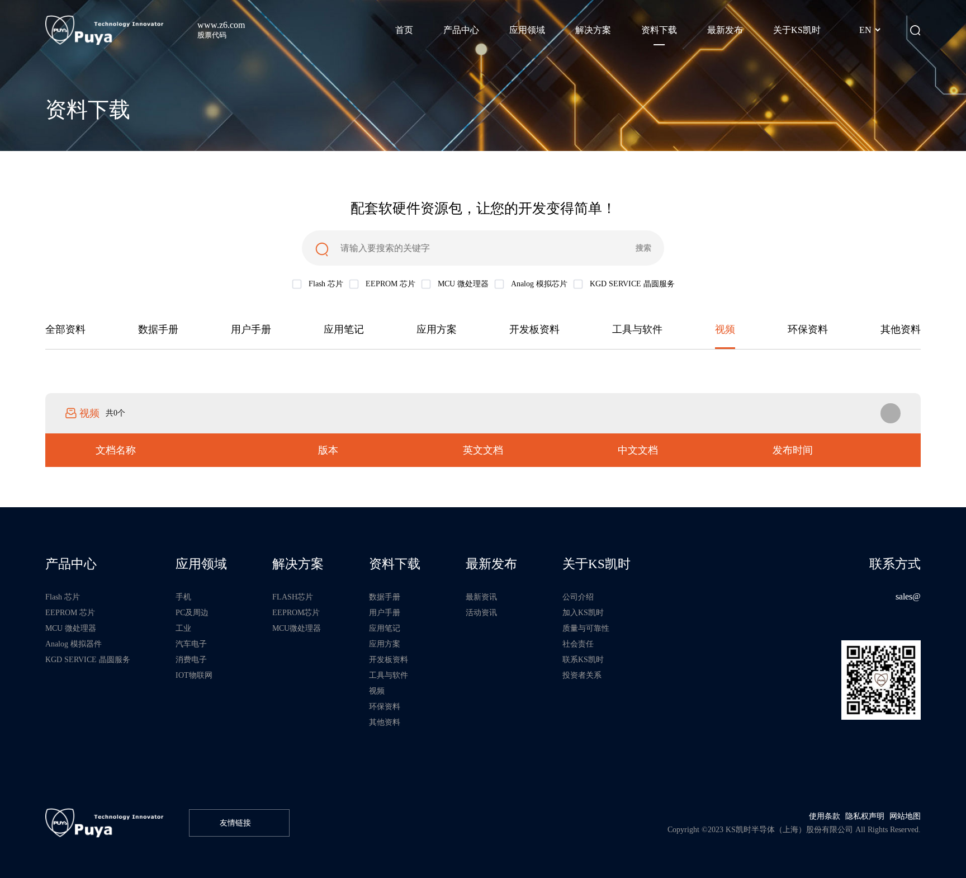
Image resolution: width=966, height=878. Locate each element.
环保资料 (808, 329)
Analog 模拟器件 (73, 643)
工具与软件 (637, 329)
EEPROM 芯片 (70, 612)
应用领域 (201, 564)
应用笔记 (344, 329)
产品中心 (71, 564)
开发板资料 (534, 329)
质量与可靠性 (585, 628)
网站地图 (905, 815)
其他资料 (900, 329)
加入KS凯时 (583, 612)
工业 (183, 628)
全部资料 (65, 329)
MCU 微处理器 (70, 628)
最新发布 (491, 564)
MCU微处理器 (296, 628)
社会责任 (578, 643)
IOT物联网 (194, 675)
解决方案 (298, 564)
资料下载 (394, 564)
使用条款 (824, 815)
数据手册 (158, 329)
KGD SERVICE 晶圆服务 (87, 659)
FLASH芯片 (292, 596)
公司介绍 (578, 596)
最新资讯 (481, 596)
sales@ (908, 597)
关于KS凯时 (596, 564)
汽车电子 (191, 643)
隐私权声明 (864, 815)
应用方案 (436, 329)
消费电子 (191, 659)
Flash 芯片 (62, 596)
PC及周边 (192, 612)
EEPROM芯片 (296, 612)
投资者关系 (582, 675)
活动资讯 (481, 612)
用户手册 (251, 329)
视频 (725, 329)
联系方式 (895, 564)
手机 (183, 596)
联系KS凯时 (583, 659)
